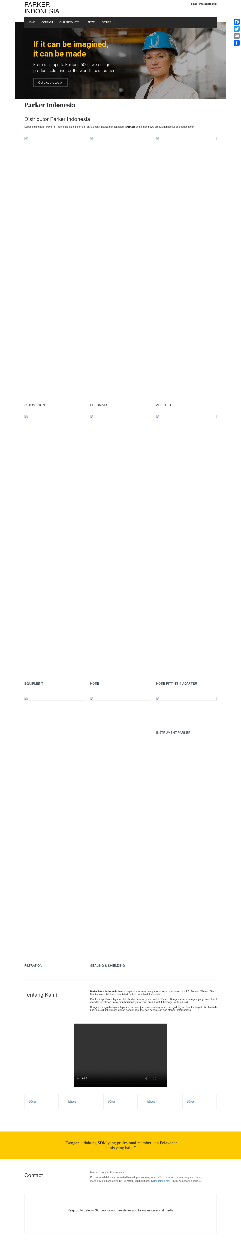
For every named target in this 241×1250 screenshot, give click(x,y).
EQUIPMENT (33, 683)
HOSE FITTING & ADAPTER (176, 683)
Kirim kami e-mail (160, 1181)
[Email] (236, 35)
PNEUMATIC (99, 404)
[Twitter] (236, 28)
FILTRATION (33, 965)
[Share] (236, 42)
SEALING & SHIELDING (107, 965)
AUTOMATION (34, 404)
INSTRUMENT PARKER (173, 732)
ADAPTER (163, 404)
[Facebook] (236, 21)
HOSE (94, 683)
